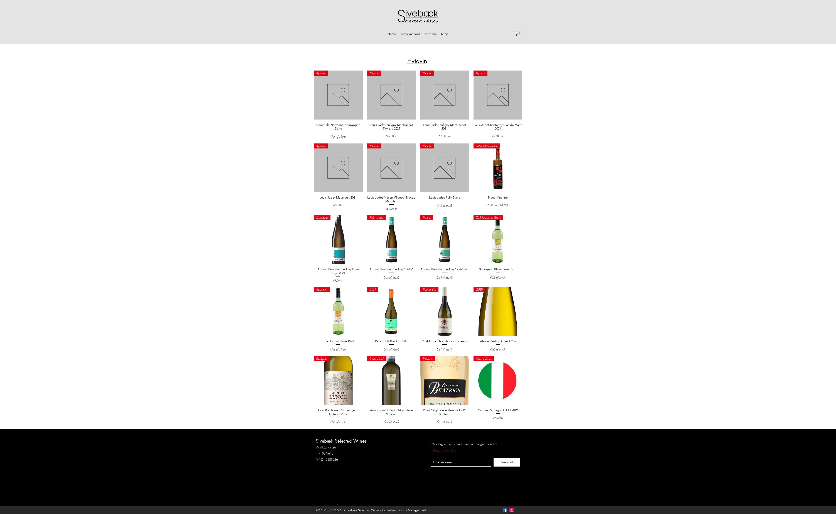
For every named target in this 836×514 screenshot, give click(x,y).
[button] (517, 34)
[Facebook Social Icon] (505, 510)
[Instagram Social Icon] (511, 510)
